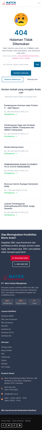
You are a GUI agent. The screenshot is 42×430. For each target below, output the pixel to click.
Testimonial (5, 357)
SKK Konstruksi (7, 323)
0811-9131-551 (22, 264)
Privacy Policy (6, 421)
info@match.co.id (11, 394)
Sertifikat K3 (6, 329)
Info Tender (5, 367)
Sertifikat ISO (6, 336)
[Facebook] (9, 425)
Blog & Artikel (6, 350)
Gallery (4, 360)
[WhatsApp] (3, 425)
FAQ (2, 354)
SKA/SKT (4, 326)
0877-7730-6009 (11, 390)
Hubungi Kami (32, 79)
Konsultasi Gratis (21, 258)
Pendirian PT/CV (7, 332)
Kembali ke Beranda (21, 73)
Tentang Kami (6, 347)
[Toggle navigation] (39, 3)
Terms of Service (17, 421)
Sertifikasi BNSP (7, 316)
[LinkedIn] (19, 425)
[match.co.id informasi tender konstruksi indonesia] (9, 3)
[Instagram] (14, 425)
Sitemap (4, 364)
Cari (37, 64)
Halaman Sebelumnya (12, 79)
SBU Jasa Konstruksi (9, 319)
